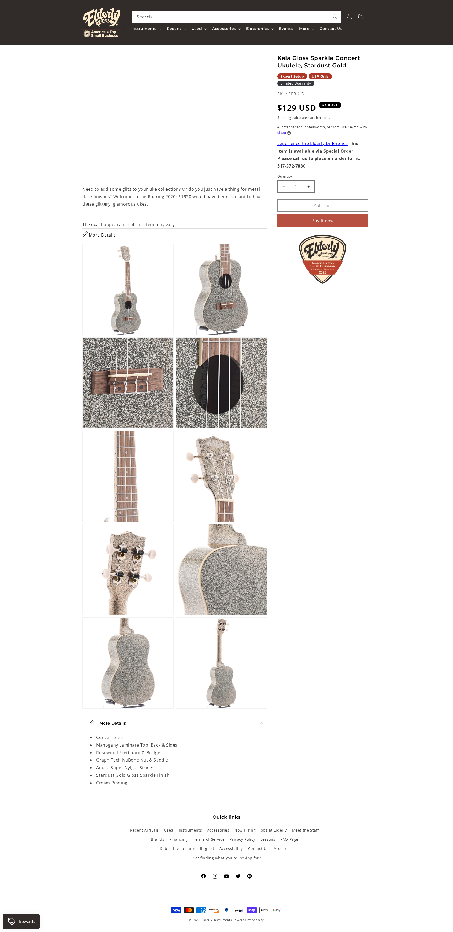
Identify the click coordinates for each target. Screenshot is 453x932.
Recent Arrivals (144, 830)
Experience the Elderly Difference (312, 143)
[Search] (335, 17)
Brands (157, 839)
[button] (146, 28)
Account (281, 848)
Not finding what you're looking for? (226, 857)
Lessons (267, 839)
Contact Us (258, 848)
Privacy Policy (242, 839)
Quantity (284, 176)
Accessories (218, 830)
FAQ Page (289, 839)
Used (169, 830)
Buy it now (323, 220)
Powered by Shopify (248, 920)
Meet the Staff (305, 830)
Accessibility (231, 848)
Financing (178, 839)
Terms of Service (209, 839)
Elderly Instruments (217, 920)
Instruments (190, 830)
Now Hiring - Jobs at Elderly (260, 830)
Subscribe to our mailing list (187, 848)
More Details (102, 235)
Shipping (284, 117)
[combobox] (236, 17)
